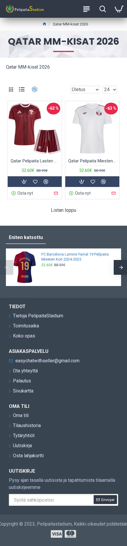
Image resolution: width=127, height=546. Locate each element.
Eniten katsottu (26, 237)
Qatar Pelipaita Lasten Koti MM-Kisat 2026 (35, 161)
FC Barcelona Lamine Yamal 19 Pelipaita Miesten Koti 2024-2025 (75, 256)
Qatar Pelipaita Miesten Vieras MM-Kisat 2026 (92, 161)
